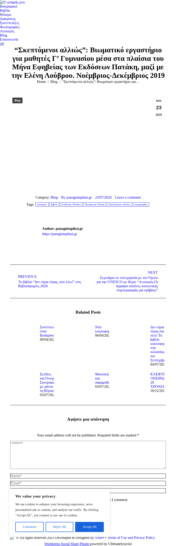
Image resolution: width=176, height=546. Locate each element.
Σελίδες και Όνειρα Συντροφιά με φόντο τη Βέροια (48, 382)
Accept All (89, 527)
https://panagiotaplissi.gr (59, 234)
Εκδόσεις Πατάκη (71, 204)
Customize (29, 527)
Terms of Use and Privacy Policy (131, 538)
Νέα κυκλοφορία (104, 329)
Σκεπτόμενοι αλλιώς (119, 204)
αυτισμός (42, 204)
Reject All (59, 527)
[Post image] (22, 335)
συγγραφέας (141, 204)
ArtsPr (99, 538)
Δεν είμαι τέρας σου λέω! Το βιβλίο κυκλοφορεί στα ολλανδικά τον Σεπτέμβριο (159, 343)
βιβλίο (54, 204)
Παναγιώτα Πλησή (95, 204)
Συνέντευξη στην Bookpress (48, 331)
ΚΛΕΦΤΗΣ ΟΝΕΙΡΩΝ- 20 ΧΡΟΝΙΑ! (159, 380)
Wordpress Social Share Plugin (67, 544)
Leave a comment (128, 197)
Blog (17, 100)
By (76, 197)
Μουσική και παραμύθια (103, 378)
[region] (59, 513)
